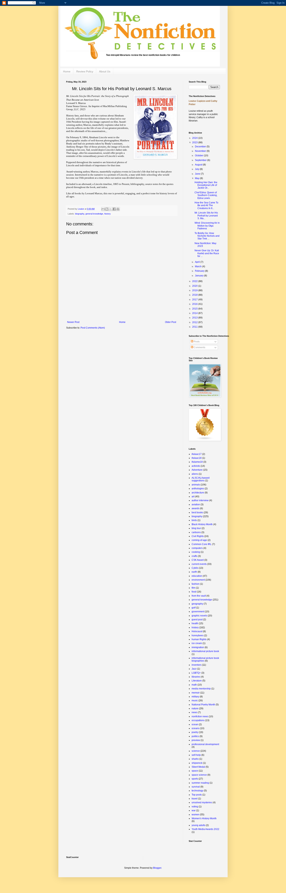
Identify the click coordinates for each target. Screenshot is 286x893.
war (194, 810)
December (201, 146)
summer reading (200, 782)
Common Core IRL (201, 544)
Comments (199, 347)
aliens (195, 474)
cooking (196, 552)
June (198, 173)
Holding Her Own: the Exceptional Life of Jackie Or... (206, 185)
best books (197, 512)
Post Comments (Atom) (93, 327)
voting (195, 806)
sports (195, 778)
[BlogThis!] (107, 209)
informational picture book (205, 651)
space (195, 770)
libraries (196, 676)
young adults (198, 825)
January (199, 275)
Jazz (194, 668)
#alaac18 (197, 458)
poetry (195, 732)
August (199, 164)
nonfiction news (200, 716)
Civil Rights (198, 536)
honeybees (198, 635)
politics (195, 736)
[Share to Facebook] (114, 209)
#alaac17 (197, 454)
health (195, 623)
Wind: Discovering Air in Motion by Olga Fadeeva (207, 225)
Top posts (197, 794)
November (201, 151)
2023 (195, 142)
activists (196, 466)
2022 (195, 281)
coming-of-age (199, 540)
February (200, 271)
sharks (195, 759)
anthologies (198, 488)
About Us (104, 71)
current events (199, 564)
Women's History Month (204, 818)
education (197, 576)
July (197, 169)
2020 (195, 286)
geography (197, 603)
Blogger (157, 868)
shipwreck (197, 763)
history (107, 214)
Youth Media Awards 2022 (205, 829)
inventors (196, 665)
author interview (200, 500)
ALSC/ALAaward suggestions (201, 479)
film (193, 587)
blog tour (196, 528)
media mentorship (201, 688)
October (199, 155)
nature (195, 708)
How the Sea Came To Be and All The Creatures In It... (206, 205)
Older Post (170, 322)
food (194, 591)
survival (196, 786)
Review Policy (84, 71)
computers (197, 548)
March (198, 266)
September (201, 160)
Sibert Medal (198, 767)
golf (194, 607)
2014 (195, 313)
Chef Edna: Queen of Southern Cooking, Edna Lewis (206, 195)
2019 (195, 290)
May (197, 178)
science (196, 751)
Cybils (195, 568)
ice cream (197, 643)
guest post (197, 619)
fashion (195, 584)
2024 (195, 138)
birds (194, 520)
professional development (205, 744)
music (195, 700)
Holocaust (197, 631)
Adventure (197, 469)
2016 (195, 304)
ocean (195, 724)
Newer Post (73, 322)
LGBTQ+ (196, 673)
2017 (195, 299)
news (194, 712)
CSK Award (198, 560)
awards (195, 508)
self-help (196, 755)
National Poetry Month (203, 704)
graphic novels (199, 615)
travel (194, 798)
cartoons (196, 532)
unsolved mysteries (202, 802)
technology (197, 790)
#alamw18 (197, 462)
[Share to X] (110, 209)
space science (199, 774)
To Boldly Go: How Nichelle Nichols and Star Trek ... (207, 236)
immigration (198, 647)
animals (196, 484)
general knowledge (94, 214)
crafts (194, 556)
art (193, 496)
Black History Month (202, 524)
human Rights (199, 639)
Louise (81, 209)
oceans (195, 728)
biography (79, 214)
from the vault (199, 595)
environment (198, 579)
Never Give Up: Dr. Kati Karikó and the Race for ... (207, 253)
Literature (197, 680)
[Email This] (103, 209)
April (197, 262)
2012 (195, 322)
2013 (195, 317)
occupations (198, 720)
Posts (196, 341)
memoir (196, 692)
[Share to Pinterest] (118, 209)
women (195, 814)
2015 (195, 308)
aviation (196, 504)
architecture (198, 492)
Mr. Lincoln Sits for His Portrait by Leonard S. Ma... (206, 215)
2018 (195, 295)
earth (194, 571)
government (198, 611)
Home (66, 71)
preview (196, 740)
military (195, 696)
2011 (195, 326)
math (194, 684)
